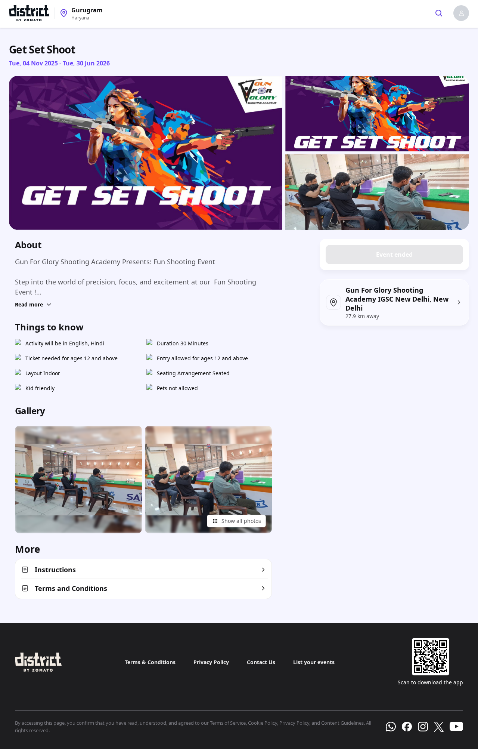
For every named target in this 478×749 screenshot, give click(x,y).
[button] (461, 13)
